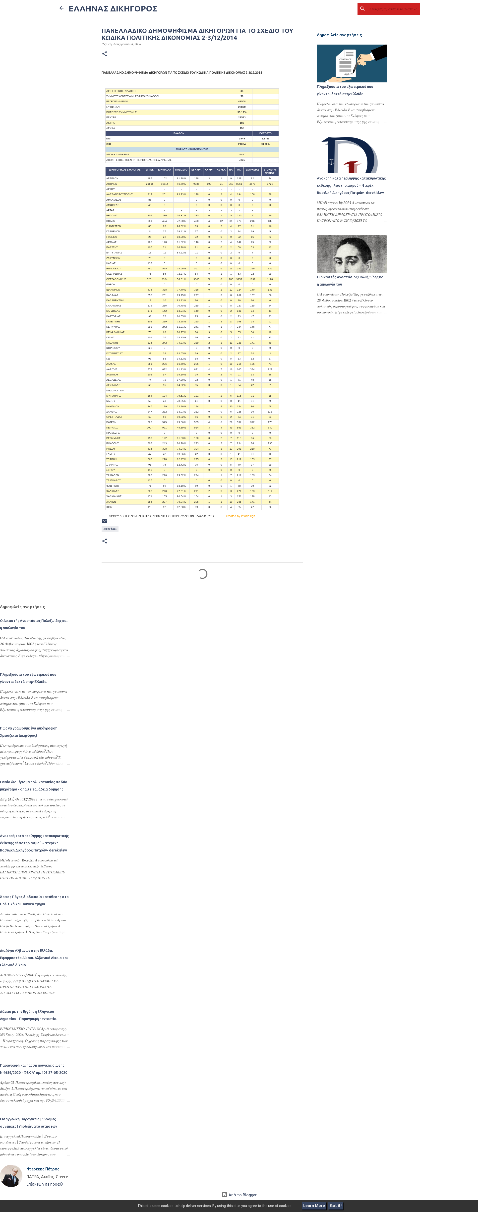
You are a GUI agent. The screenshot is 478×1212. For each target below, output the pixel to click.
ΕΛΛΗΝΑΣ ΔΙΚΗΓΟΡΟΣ (112, 8)
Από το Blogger (242, 1195)
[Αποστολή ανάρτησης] (105, 523)
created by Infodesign (240, 516)
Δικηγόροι (110, 528)
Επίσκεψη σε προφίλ (44, 1184)
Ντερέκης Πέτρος (42, 1169)
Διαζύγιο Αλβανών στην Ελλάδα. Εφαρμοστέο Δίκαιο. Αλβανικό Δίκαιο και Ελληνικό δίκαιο (34, 958)
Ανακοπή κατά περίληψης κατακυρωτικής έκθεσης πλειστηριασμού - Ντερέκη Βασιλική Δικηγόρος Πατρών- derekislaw (351, 185)
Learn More (314, 1205)
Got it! (336, 1205)
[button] (105, 54)
